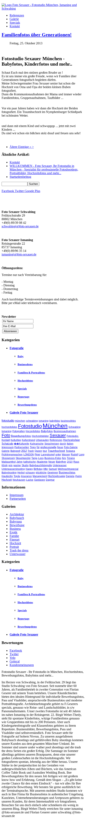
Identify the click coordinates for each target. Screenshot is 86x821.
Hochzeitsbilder (40, 436)
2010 (70, 461)
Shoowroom (8, 458)
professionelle (48, 447)
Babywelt (15, 451)
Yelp (12, 657)
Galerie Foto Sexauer (24, 412)
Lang (81, 454)
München (55, 425)
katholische (29, 461)
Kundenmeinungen (22, 665)
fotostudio (8, 420)
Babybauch (17, 518)
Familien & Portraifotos (31, 372)
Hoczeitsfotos (33, 431)
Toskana (70, 451)
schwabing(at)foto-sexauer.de (20, 226)
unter (58, 454)
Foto (6, 435)
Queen (38, 451)
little (45, 469)
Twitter (14, 654)
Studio (25, 465)
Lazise (29, 479)
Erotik (13, 532)
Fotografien (18, 431)
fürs (64, 458)
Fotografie (17, 348)
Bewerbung (17, 525)
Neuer (51, 461)
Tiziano (71, 458)
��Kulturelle (21, 443)
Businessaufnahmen (65, 431)
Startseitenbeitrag (20, 176)
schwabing (32, 420)
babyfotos (54, 420)
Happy (29, 469)
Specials (15, 22)
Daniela (70, 476)
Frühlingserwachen (12, 454)
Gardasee (39, 479)
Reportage (23, 396)
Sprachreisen (51, 443)
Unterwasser (60, 465)
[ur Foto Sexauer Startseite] (43, 8)
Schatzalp (7, 443)
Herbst (21, 472)
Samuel (53, 469)
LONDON (28, 454)
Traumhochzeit (56, 450)
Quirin (78, 476)
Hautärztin (7, 476)
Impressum (8, 447)
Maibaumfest (9, 461)
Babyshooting (9, 472)
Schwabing (74, 427)
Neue (60, 447)
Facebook (16, 650)
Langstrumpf (48, 454)
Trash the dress (19, 550)
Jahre (19, 461)
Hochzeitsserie (56, 476)
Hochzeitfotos (25, 380)
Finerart (14, 539)
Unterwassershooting (13, 469)
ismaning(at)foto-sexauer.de (19, 254)
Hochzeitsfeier (71, 440)
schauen (30, 472)
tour (45, 451)
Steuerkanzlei (23, 458)
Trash (31, 451)
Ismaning (7, 431)
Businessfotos (25, 364)
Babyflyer (61, 461)
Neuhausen (19, 479)
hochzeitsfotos (9, 427)
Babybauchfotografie (40, 465)
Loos (41, 458)
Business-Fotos (52, 458)
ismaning (44, 420)
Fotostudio (30, 426)
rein (10, 465)
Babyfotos (47, 431)
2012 (24, 450)
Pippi (37, 454)
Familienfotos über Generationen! (37, 34)
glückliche (41, 472)
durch (63, 443)
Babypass (16, 521)
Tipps (33, 447)
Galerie (14, 19)
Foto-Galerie (71, 447)
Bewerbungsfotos (27, 404)
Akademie (42, 461)
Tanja (34, 458)
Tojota (17, 476)
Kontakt (15, 26)
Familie (14, 536)
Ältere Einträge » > (22, 147)
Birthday (38, 469)
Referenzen (17, 15)
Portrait (14, 546)
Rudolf (74, 454)
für (38, 447)
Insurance (26, 476)
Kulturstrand (28, 440)
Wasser (66, 454)
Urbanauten (42, 440)
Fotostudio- (73, 436)
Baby (21, 356)
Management (40, 476)
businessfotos (68, 420)
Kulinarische (37, 443)
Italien (70, 443)
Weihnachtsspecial (68, 469)
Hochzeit (7, 479)
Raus (76, 461)
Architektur (17, 514)
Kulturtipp (16, 440)
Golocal (15, 661)
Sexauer (58, 435)
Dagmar (50, 479)
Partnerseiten (21, 447)
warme (17, 465)
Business (15, 528)
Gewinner (52, 472)
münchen (20, 420)
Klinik (5, 465)
